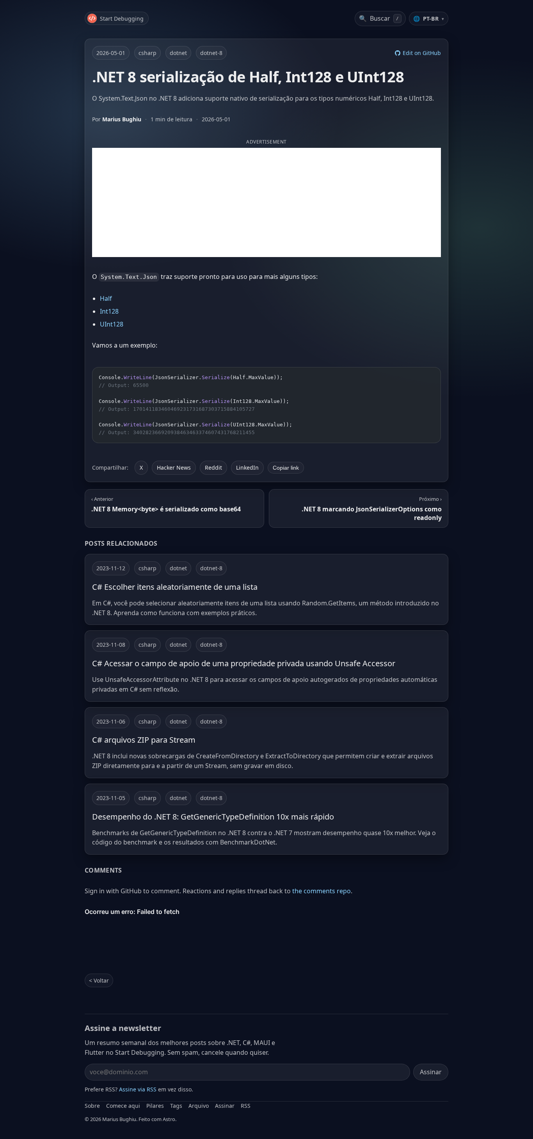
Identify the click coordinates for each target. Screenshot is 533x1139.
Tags (176, 1105)
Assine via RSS (137, 1089)
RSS (246, 1105)
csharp (147, 53)
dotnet (178, 53)
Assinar (431, 1072)
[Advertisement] (266, 202)
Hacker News (174, 467)
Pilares (155, 1105)
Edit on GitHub (422, 53)
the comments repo (321, 891)
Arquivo (198, 1105)
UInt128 (111, 324)
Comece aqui (123, 1105)
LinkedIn (247, 467)
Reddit (213, 467)
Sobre (92, 1105)
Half (106, 298)
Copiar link (286, 468)
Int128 (109, 311)
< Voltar (99, 980)
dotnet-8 (211, 53)
